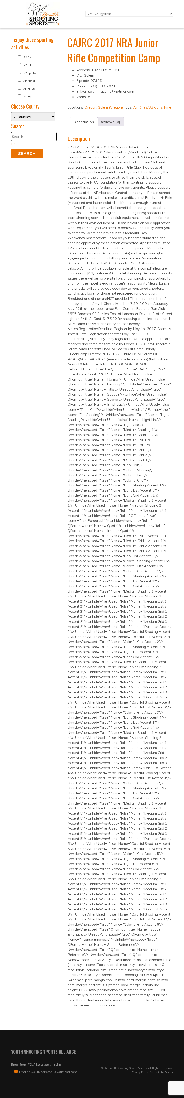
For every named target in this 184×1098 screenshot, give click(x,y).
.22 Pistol (29, 57)
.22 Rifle (28, 65)
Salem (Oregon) (110, 107)
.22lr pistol (30, 73)
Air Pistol (29, 80)
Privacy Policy (140, 1072)
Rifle (167, 107)
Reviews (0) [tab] (109, 122)
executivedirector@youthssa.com (53, 1072)
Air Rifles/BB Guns (147, 107)
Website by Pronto (161, 1072)
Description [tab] (84, 122)
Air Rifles (29, 88)
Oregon (90, 107)
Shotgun (28, 96)
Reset (16, 143)
